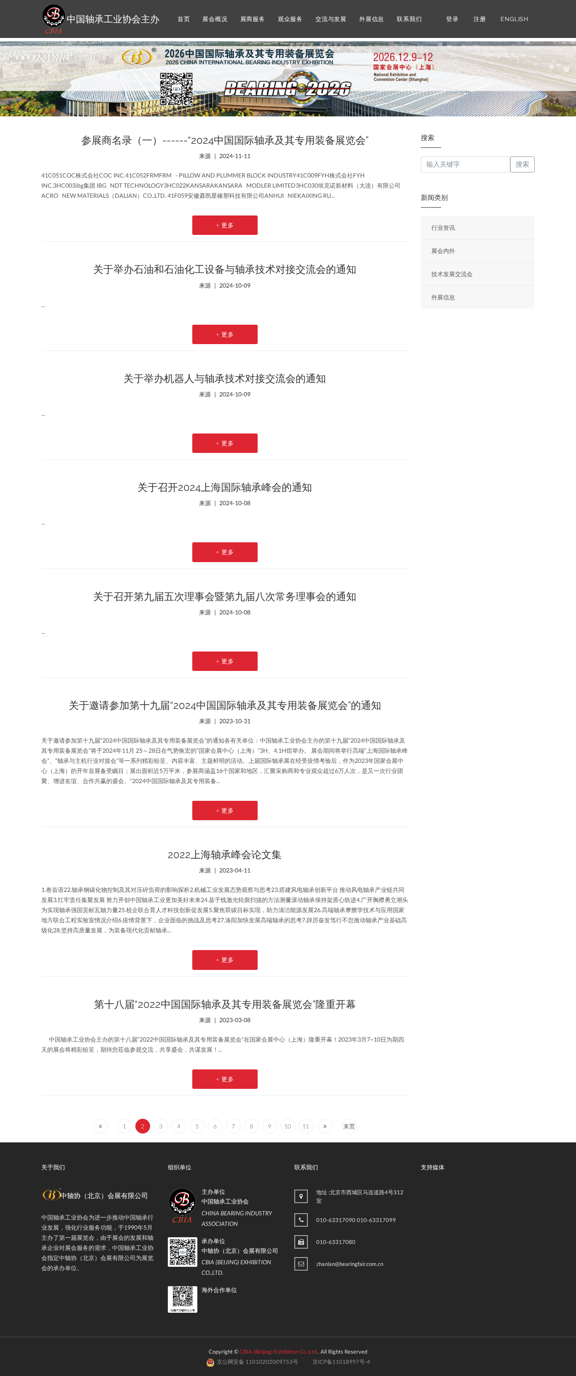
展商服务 (252, 19)
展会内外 (443, 250)
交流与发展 (331, 19)
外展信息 (371, 19)
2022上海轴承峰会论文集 (225, 854)
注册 (480, 19)
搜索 (522, 164)
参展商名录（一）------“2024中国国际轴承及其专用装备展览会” (225, 140)
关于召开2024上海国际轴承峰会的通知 (224, 487)
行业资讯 (443, 227)
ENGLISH (514, 19)
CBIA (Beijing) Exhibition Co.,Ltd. (279, 1351)
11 (305, 1126)
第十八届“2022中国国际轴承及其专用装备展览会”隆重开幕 (225, 1004)
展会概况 (214, 19)
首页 (184, 19)
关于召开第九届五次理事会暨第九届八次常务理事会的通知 (224, 596)
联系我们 (409, 19)
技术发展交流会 (452, 273)
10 (287, 1126)
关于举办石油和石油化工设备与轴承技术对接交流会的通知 (224, 269)
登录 (452, 19)
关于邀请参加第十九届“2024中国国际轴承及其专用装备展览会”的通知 (225, 705)
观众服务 (290, 19)
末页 (349, 1126)
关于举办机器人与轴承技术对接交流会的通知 (225, 378)
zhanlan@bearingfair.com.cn (349, 1263)
